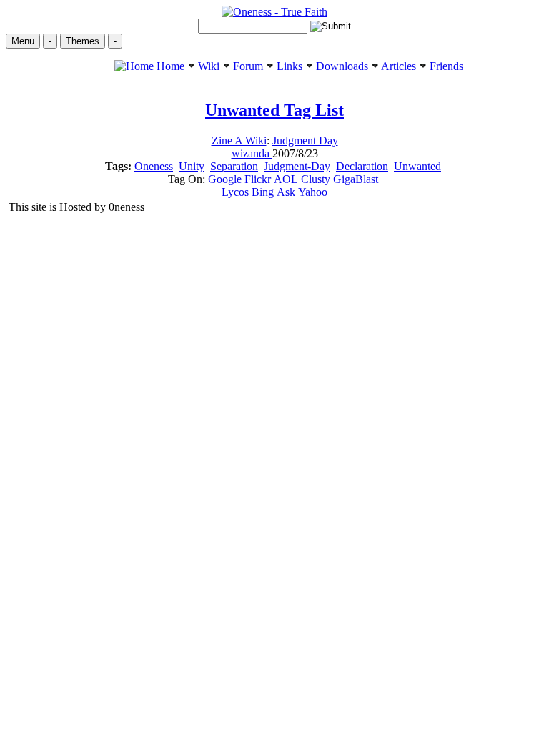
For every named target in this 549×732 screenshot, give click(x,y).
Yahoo (312, 192)
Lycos (235, 192)
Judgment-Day (297, 166)
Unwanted (417, 166)
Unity (191, 166)
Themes (82, 41)
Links (289, 66)
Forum (248, 66)
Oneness (153, 166)
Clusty (315, 179)
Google (225, 179)
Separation (234, 166)
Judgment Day (305, 140)
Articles (399, 66)
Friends (445, 66)
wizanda (252, 153)
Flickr (257, 179)
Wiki (208, 66)
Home (170, 66)
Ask (286, 192)
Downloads (342, 66)
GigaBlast (355, 179)
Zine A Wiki (239, 140)
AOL (286, 179)
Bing (263, 192)
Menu (22, 41)
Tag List (274, 110)
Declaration (362, 166)
